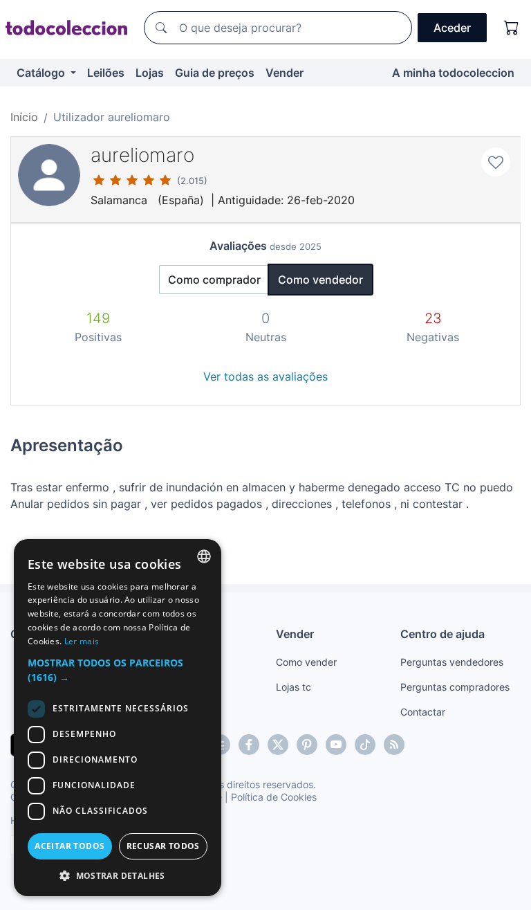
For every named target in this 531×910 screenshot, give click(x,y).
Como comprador (214, 279)
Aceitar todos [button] (69, 846)
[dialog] (117, 717)
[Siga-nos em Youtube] (336, 744)
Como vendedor (320, 279)
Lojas (150, 73)
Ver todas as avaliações (265, 376)
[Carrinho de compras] (511, 28)
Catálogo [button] (42, 73)
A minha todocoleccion (453, 73)
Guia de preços (214, 73)
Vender (285, 73)
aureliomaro (142, 155)
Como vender (306, 662)
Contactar (422, 712)
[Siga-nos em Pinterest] (307, 744)
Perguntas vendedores (451, 662)
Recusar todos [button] (163, 846)
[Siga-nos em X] (278, 744)
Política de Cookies (274, 797)
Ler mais (81, 641)
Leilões (105, 73)
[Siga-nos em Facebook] (249, 744)
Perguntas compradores (455, 687)
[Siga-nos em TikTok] (365, 744)
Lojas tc (293, 687)
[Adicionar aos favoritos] (495, 161)
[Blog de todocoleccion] (394, 744)
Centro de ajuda (442, 634)
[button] (117, 669)
